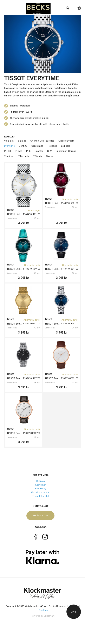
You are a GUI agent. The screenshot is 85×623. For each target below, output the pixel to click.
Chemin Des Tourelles (42, 140)
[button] (7, 9)
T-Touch (37, 156)
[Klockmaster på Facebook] (35, 537)
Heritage (52, 145)
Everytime (9, 145)
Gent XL (23, 145)
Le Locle (65, 145)
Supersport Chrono (66, 151)
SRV (49, 151)
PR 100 (7, 151)
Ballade (22, 140)
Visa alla (9, 140)
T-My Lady (23, 156)
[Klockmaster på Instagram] (45, 537)
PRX (28, 151)
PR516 (18, 151)
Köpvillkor (40, 484)
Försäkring (40, 488)
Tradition (9, 156)
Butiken (40, 481)
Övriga (49, 156)
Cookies (43, 610)
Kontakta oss (40, 515)
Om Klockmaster (40, 492)
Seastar (39, 151)
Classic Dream (66, 140)
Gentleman (37, 145)
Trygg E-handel (40, 496)
